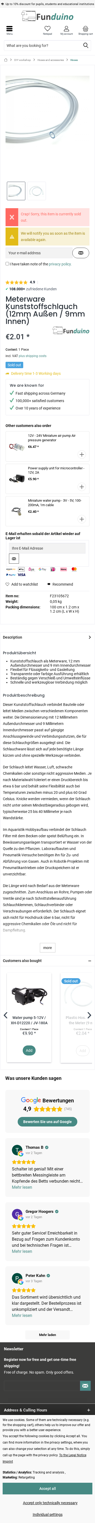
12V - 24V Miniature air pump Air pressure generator (51, 438)
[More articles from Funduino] (71, 331)
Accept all (47, 1488)
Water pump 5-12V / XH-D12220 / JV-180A (29, 1020)
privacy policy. (60, 264)
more (47, 948)
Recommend (62, 584)
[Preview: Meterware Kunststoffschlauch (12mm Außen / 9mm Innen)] (16, 191)
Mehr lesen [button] (22, 1187)
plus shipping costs (32, 356)
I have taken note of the (41, 264)
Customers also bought (22, 961)
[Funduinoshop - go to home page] (47, 16)
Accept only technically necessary (50, 1503)
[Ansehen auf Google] (17, 1150)
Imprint (8, 1461)
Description (12, 637)
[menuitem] (85, 30)
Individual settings (48, 1514)
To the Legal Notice (72, 1455)
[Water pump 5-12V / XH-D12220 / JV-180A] (29, 994)
